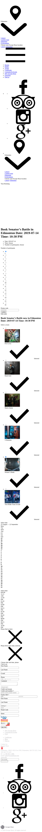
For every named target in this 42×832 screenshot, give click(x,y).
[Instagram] (23, 123)
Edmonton (9, 47)
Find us (7, 77)
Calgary (3, 47)
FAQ (6, 734)
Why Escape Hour (10, 74)
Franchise (8, 75)
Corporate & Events (11, 72)
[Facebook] (23, 93)
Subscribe (4, 761)
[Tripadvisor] (23, 108)
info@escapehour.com (12, 755)
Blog (6, 739)
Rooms (7, 65)
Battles (7, 67)
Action (7, 68)
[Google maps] (23, 138)
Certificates (8, 70)
